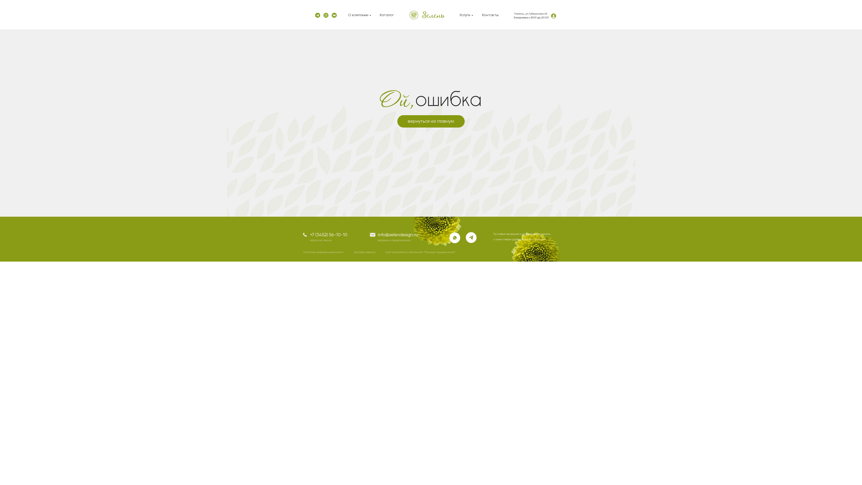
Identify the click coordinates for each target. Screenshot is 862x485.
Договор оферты (364, 252)
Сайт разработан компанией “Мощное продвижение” (420, 252)
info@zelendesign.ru (398, 235)
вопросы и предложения (394, 240)
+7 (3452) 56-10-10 (328, 235)
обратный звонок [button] (321, 240)
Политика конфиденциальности (323, 252)
